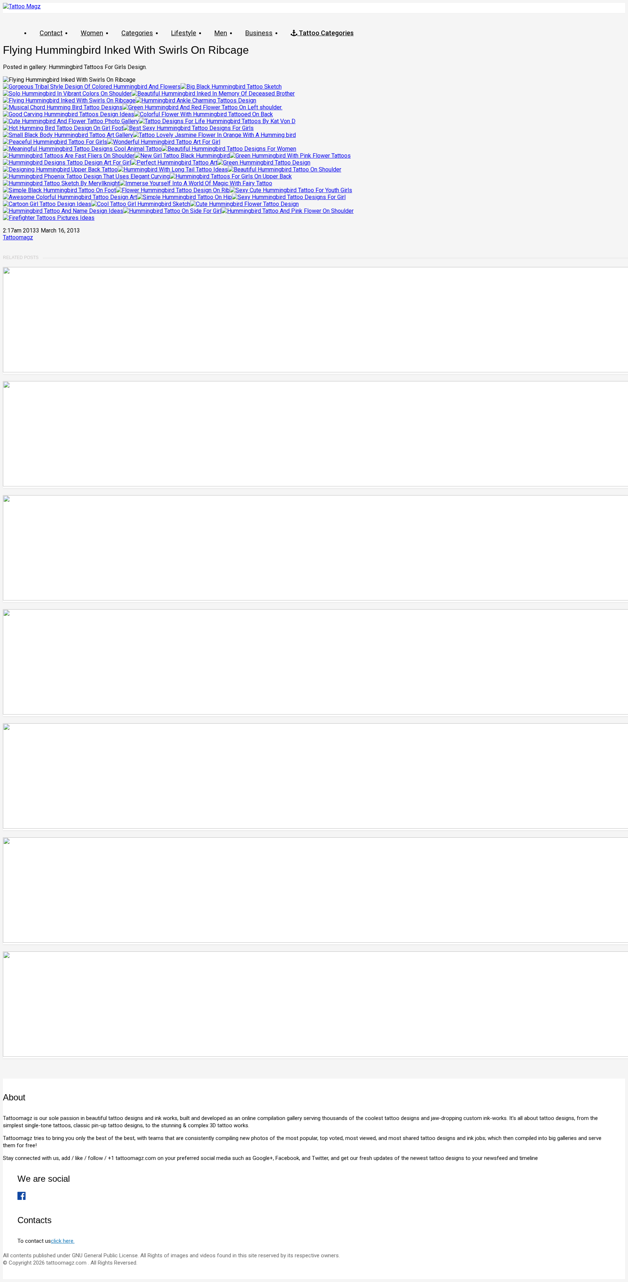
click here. (63, 1241)
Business (259, 33)
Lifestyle (183, 33)
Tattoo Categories (325, 33)
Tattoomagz (18, 237)
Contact (51, 33)
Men (220, 33)
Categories (137, 33)
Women (92, 33)
